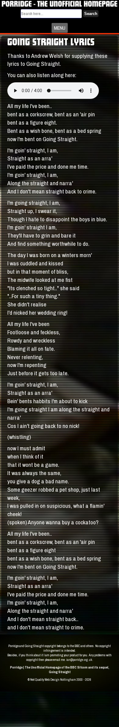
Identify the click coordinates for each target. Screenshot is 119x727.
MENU (59, 27)
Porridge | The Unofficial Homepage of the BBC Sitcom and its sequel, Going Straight (59, 669)
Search (90, 13)
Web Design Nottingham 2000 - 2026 (68, 679)
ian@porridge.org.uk (79, 660)
